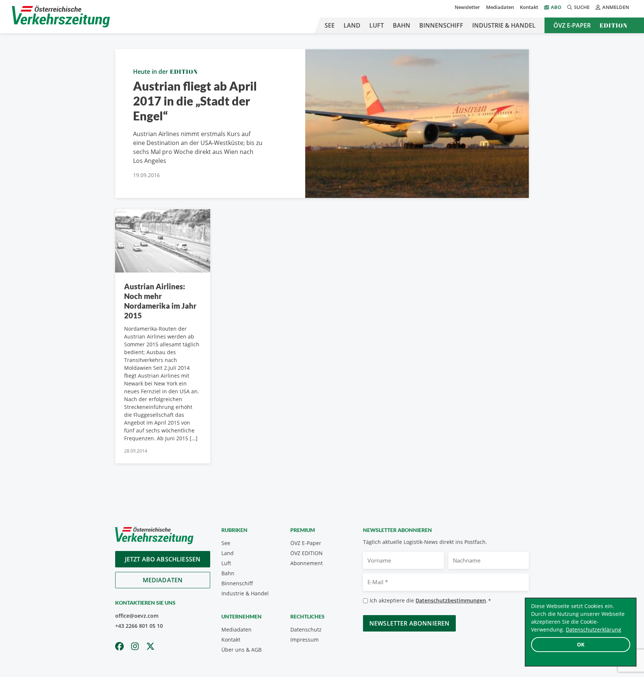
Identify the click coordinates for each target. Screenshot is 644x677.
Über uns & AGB (241, 649)
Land (352, 25)
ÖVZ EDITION (306, 553)
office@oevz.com (136, 615)
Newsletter (467, 7)
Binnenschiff (441, 25)
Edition (614, 25)
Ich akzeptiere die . (430, 600)
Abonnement (306, 563)
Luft (376, 25)
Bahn (401, 25)
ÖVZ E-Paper (572, 25)
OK (580, 644)
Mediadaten (500, 7)
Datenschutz (306, 629)
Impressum (304, 639)
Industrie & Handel (504, 25)
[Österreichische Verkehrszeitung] (61, 17)
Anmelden (615, 7)
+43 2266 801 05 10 (139, 625)
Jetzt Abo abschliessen (163, 559)
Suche (582, 7)
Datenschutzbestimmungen (451, 600)
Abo (556, 7)
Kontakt (529, 7)
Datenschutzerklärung (593, 629)
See (330, 25)
